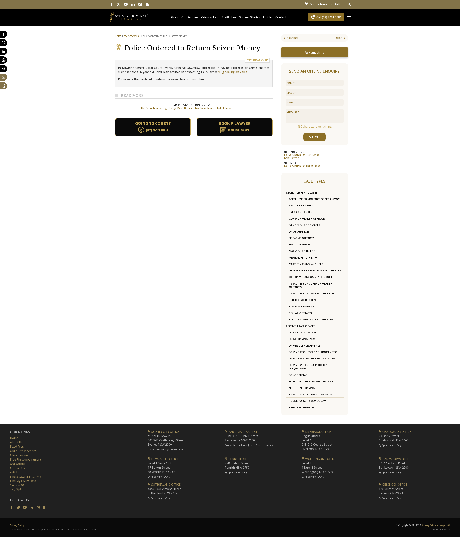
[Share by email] (3, 77)
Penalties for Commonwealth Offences (310, 285)
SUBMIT (314, 137)
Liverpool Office (318, 432)
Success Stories (249, 17)
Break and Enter (300, 212)
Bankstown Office (396, 459)
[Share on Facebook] (3, 34)
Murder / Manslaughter (306, 264)
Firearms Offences (301, 238)
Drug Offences (299, 231)
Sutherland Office (166, 485)
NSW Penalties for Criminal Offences (315, 270)
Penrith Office (239, 459)
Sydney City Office (165, 432)
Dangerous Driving (302, 332)
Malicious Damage (302, 251)
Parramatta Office (243, 432)
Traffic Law (228, 17)
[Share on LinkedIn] (3, 51)
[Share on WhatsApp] (3, 60)
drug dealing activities (232, 72)
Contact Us (17, 468)
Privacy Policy (17, 525)
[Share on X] (3, 42)
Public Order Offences (304, 300)
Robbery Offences (301, 306)
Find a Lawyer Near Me (25, 477)
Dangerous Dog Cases (304, 225)
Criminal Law (209, 17)
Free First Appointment (25, 459)
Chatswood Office (396, 432)
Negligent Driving (302, 388)
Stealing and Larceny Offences (311, 319)
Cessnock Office (394, 485)
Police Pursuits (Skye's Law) (308, 401)
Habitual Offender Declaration (311, 381)
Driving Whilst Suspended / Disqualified (308, 366)
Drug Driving (298, 375)
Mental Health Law (303, 257)
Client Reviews (19, 455)
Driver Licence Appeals (304, 345)
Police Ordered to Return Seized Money (192, 48)
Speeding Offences (301, 407)
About (174, 17)
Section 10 (17, 485)
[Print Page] (3, 85)
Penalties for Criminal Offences (311, 293)
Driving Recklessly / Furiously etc (313, 352)
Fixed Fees (17, 446)
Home (118, 36)
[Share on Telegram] (3, 68)
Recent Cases (131, 36)
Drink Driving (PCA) (302, 339)
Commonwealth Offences (307, 218)
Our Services (189, 17)
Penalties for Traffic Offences (310, 394)
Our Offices (17, 464)
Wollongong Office (320, 459)
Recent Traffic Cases (300, 326)
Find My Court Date (23, 481)
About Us (16, 442)
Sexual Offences (300, 313)
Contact (280, 17)
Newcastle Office (164, 459)
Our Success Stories (23, 451)
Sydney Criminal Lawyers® (435, 525)
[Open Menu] (349, 17)
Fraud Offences (299, 244)
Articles (268, 17)
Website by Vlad (441, 529)
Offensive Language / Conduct (310, 277)
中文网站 (16, 490)
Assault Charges (301, 205)
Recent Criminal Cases (301, 192)
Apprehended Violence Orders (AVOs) (314, 199)
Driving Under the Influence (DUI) (312, 358)
